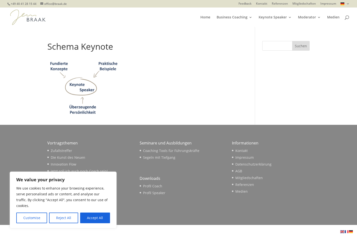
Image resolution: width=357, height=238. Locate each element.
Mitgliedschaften (304, 4)
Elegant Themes (81, 231)
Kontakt (261, 4)
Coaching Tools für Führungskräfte (171, 150)
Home (205, 17)
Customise (31, 217)
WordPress (128, 231)
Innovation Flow (63, 164)
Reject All (63, 217)
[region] (63, 200)
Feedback (245, 4)
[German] (345, 5)
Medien (333, 17)
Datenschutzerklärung (253, 164)
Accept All (95, 217)
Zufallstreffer (61, 150)
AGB (238, 171)
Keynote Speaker (273, 17)
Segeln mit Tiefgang (159, 157)
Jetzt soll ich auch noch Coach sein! (79, 171)
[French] (347, 231)
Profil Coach (152, 186)
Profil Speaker (154, 192)
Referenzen (280, 4)
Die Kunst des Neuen (68, 157)
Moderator (307, 17)
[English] (342, 231)
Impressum (328, 4)
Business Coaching (232, 17)
